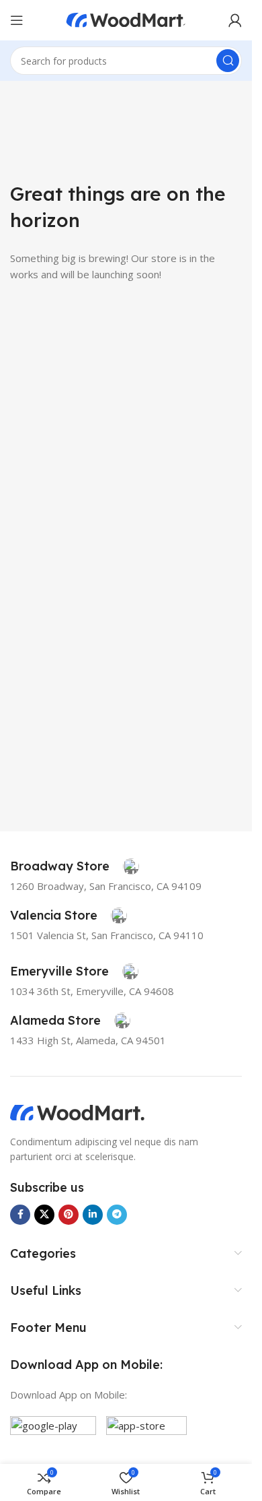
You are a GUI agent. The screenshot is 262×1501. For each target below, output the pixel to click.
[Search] (227, 60)
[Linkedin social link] (93, 1215)
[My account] (235, 20)
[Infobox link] (74, 866)
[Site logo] (126, 19)
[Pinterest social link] (68, 1215)
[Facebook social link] (20, 1215)
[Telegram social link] (117, 1215)
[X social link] (44, 1215)
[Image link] (77, 1111)
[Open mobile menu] (16, 20)
